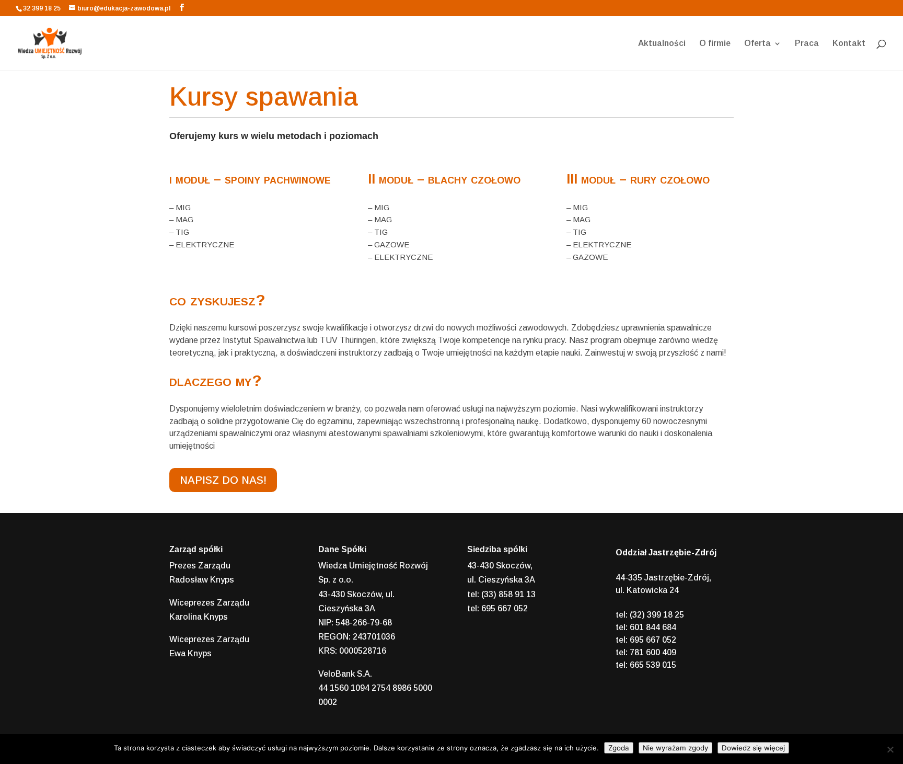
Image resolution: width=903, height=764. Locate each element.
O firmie (715, 44)
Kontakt (848, 44)
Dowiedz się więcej (753, 748)
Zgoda (618, 748)
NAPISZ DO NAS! (223, 480)
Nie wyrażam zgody (675, 748)
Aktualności (662, 44)
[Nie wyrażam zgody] (890, 749)
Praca (807, 44)
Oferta (757, 44)
